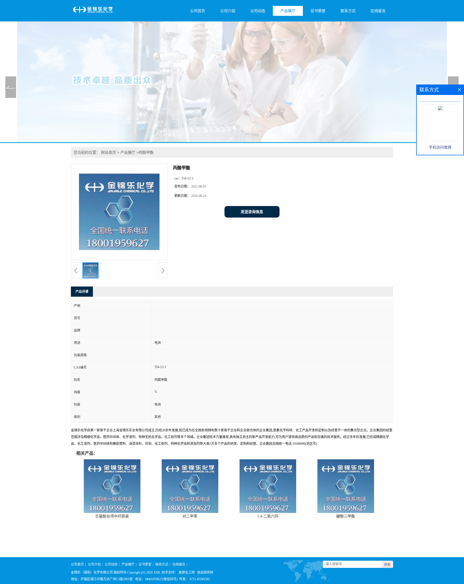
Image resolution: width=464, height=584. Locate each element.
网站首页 (108, 152)
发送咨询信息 (252, 212)
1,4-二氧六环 (267, 516)
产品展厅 (287, 11)
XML (157, 572)
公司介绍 (227, 11)
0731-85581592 (200, 579)
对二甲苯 (189, 516)
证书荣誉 (317, 11)
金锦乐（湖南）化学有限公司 (92, 572)
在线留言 (378, 11)
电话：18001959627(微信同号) (156, 579)
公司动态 (257, 11)
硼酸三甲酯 (345, 516)
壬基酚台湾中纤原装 (112, 516)
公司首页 (197, 11)
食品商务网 (205, 572)
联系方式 (348, 11)
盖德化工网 (187, 572)
